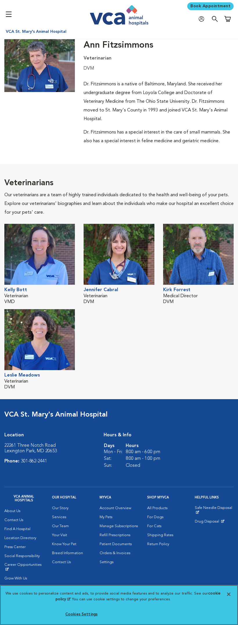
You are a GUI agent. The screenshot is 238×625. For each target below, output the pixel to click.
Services (59, 517)
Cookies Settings (81, 614)
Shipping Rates (160, 535)
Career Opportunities (23, 567)
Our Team (60, 526)
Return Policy (158, 544)
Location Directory (20, 538)
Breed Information (67, 553)
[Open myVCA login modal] (203, 19)
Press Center (15, 547)
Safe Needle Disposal (214, 510)
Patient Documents (116, 544)
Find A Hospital (17, 529)
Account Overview (115, 508)
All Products (157, 508)
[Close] (228, 594)
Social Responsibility (22, 556)
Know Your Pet (64, 544)
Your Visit (59, 535)
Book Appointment (210, 6)
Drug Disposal (209, 523)
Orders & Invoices (115, 553)
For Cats (154, 526)
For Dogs (155, 517)
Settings (106, 562)
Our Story (60, 508)
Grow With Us (15, 578)
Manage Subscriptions (119, 526)
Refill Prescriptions (115, 535)
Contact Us (13, 520)
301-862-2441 (34, 461)
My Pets (106, 517)
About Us (12, 511)
